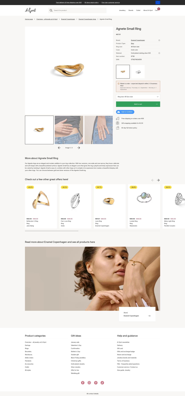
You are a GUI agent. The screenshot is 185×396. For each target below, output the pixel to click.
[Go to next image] (79, 148)
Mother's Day (75, 351)
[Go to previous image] (59, 148)
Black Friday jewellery (78, 358)
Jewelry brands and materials (127, 358)
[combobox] (79, 10)
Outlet (27, 367)
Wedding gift (75, 373)
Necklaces (28, 355)
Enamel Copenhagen (68, 19)
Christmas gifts (76, 361)
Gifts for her (75, 370)
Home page (29, 19)
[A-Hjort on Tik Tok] (102, 383)
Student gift (75, 355)
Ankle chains (29, 358)
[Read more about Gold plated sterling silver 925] (159, 53)
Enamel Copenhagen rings (87, 19)
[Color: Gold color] (123, 72)
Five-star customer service (111, 2)
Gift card (120, 348)
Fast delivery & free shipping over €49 (69, 2)
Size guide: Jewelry (123, 370)
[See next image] (158, 180)
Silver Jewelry (75, 367)
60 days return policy (92, 2)
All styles (28, 370)
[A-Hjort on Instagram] (89, 383)
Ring (132, 43)
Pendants (28, 361)
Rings (27, 348)
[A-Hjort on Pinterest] (96, 383)
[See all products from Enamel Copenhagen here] (159, 40)
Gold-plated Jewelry (78, 364)
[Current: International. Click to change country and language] (157, 2)
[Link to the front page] (30, 10)
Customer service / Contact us (127, 367)
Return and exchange (124, 355)
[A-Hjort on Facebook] (82, 383)
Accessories (29, 364)
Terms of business (123, 361)
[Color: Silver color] (138, 72)
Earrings (27, 345)
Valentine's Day (76, 345)
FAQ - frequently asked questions (128, 364)
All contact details (92, 394)
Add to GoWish (126, 112)
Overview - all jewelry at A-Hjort (35, 342)
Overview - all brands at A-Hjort (47, 19)
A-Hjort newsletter (123, 342)
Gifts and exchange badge (126, 351)
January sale (75, 342)
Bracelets (28, 351)
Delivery (120, 345)
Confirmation (75, 348)
